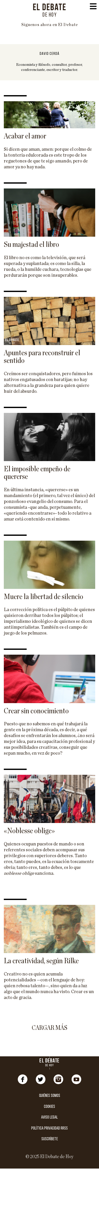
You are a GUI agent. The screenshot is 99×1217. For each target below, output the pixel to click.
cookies (49, 1107)
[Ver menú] (93, 8)
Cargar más (49, 1028)
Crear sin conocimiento (36, 711)
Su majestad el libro (31, 244)
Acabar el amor (25, 136)
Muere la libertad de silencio (43, 597)
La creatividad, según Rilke (41, 961)
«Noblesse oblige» (29, 831)
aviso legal (49, 1117)
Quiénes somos (49, 1096)
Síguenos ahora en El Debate (49, 25)
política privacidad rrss (49, 1128)
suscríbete (49, 1139)
